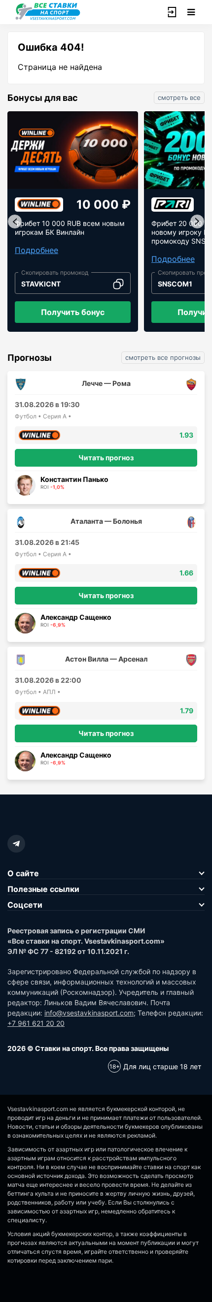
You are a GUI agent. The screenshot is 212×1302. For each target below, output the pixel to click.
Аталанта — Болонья (106, 521)
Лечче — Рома (106, 383)
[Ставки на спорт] (48, 19)
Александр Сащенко (75, 617)
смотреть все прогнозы (163, 357)
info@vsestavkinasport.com (89, 1013)
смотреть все (179, 97)
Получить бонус (73, 312)
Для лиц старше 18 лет (162, 1066)
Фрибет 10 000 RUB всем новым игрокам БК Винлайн (70, 227)
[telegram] (16, 844)
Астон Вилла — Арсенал (106, 659)
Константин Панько (74, 479)
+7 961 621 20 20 (36, 1023)
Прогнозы (29, 358)
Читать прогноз (106, 457)
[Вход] (171, 12)
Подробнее (36, 250)
